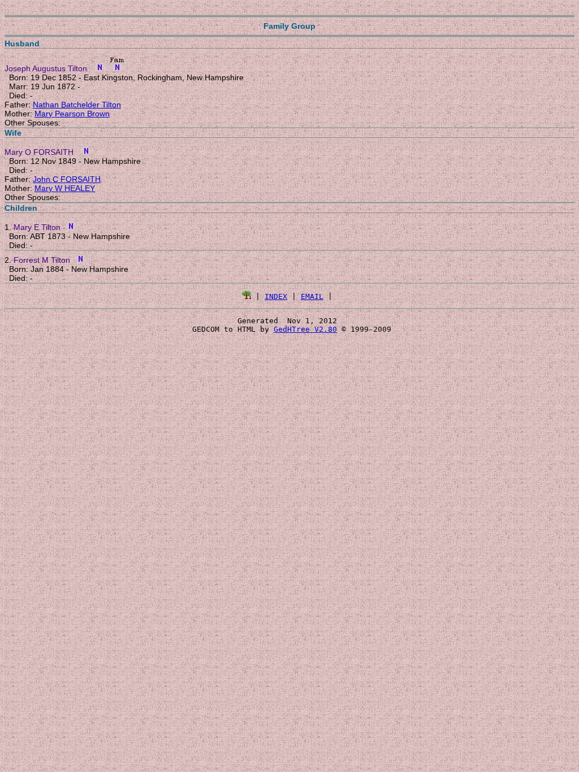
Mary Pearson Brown (72, 113)
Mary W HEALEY (64, 188)
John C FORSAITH (67, 179)
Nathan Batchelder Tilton (77, 104)
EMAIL (312, 296)
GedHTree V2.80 (305, 329)
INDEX (276, 296)
